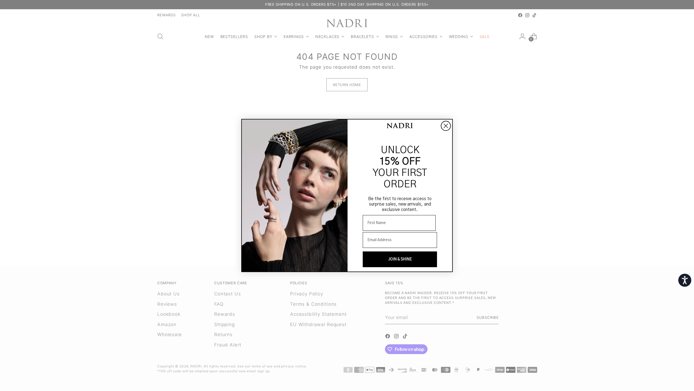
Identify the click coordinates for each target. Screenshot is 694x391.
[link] (399, 126)
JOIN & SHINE (400, 259)
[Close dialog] (446, 126)
